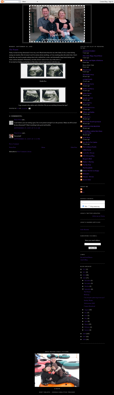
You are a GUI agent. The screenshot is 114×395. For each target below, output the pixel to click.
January (87, 330)
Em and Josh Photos (86, 257)
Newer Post (12, 147)
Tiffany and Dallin (88, 112)
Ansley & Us (86, 117)
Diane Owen (17, 120)
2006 (84, 339)
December (87, 280)
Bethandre (86, 174)
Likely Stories (87, 93)
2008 (84, 334)
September (87, 289)
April (86, 321)
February (87, 327)
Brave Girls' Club (88, 65)
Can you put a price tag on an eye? (94, 297)
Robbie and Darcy (88, 89)
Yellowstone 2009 (89, 303)
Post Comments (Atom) (24, 152)
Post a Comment (14, 144)
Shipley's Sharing (88, 162)
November (87, 283)
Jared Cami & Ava (89, 107)
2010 (84, 275)
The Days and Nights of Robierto (93, 60)
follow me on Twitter (99, 216)
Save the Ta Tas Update (90, 142)
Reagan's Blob (87, 159)
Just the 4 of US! (88, 98)
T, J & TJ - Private (88, 153)
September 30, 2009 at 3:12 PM (27, 139)
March (86, 324)
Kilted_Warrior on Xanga (91, 171)
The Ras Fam (87, 165)
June (86, 315)
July (85, 313)
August (86, 310)
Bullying (86, 295)
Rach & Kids (87, 180)
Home (43, 147)
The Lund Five (87, 103)
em (82, 189)
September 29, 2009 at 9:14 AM (27, 128)
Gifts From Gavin (88, 84)
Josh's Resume (84, 229)
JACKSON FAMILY (89, 51)
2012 (84, 269)
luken (82, 192)
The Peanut (87, 292)
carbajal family (87, 79)
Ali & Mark (86, 137)
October (87, 286)
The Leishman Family (90, 147)
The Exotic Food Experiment (92, 121)
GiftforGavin (87, 150)
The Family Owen (88, 74)
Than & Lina (18, 133)
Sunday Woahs (88, 300)
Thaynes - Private (88, 177)
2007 (84, 336)
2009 (84, 278)
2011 (84, 272)
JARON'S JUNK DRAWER (91, 126)
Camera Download (89, 306)
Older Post (74, 147)
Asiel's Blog (84, 260)
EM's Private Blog (88, 156)
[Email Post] (30, 108)
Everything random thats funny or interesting (92, 132)
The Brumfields (87, 168)
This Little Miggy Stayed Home (92, 56)
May (86, 318)
